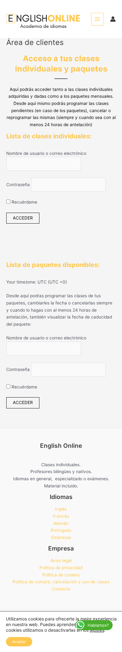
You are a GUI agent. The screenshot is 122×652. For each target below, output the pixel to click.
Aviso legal (61, 560)
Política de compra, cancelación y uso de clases (61, 581)
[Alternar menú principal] (97, 19)
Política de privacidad (61, 567)
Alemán (61, 523)
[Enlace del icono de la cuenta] (113, 19)
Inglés (61, 508)
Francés (61, 516)
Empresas (61, 537)
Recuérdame (23, 202)
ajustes (97, 630)
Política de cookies (61, 574)
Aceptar (19, 641)
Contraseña (18, 184)
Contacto (61, 588)
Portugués (61, 530)
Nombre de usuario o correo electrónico (46, 153)
